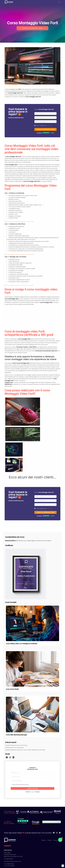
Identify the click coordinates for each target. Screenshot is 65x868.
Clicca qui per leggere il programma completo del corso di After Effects (19, 254)
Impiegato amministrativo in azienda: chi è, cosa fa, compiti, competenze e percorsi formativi (25, 749)
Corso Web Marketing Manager (16, 735)
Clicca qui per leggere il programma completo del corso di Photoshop (19, 221)
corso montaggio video (12, 89)
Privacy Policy (49, 125)
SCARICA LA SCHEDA (32, 788)
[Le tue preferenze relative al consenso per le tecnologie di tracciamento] (63, 866)
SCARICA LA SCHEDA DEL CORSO (32, 28)
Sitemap (43, 840)
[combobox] (35, 121)
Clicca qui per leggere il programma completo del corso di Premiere (18, 285)
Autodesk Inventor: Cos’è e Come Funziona (14, 747)
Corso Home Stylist (12, 689)
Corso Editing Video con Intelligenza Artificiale (21, 643)
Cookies (49, 840)
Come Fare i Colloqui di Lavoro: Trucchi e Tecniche (16, 745)
